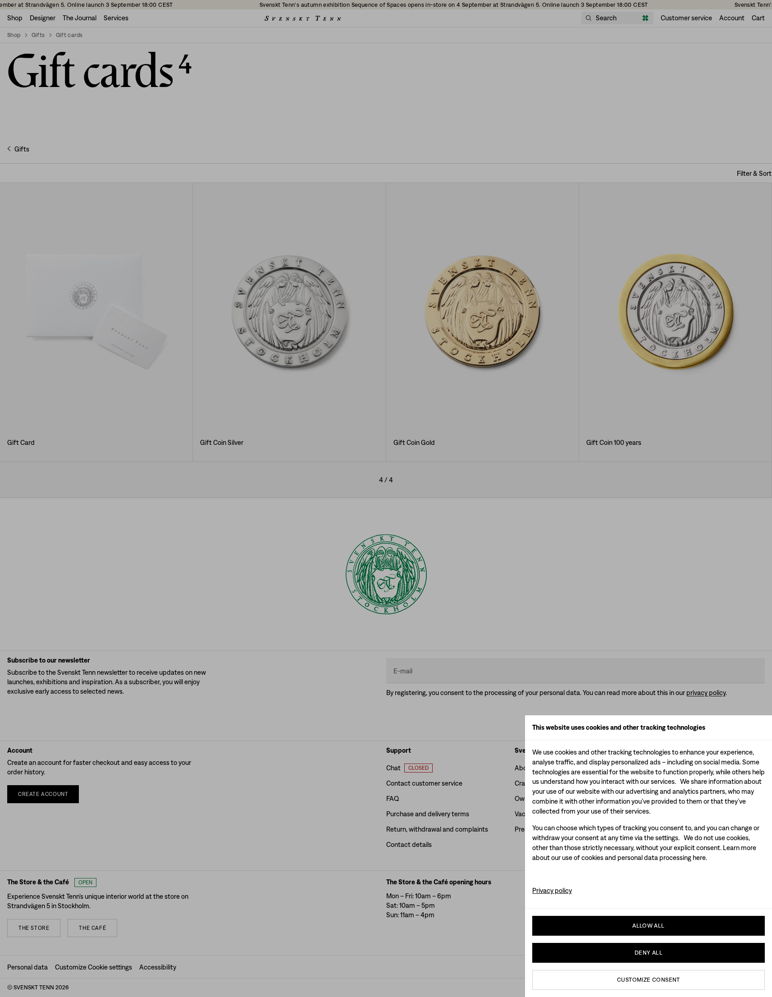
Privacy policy (552, 890)
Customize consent (648, 979)
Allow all (648, 925)
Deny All (648, 952)
